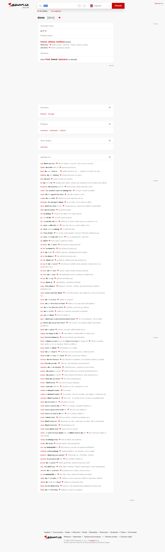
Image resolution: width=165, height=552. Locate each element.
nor (41, 447)
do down (43, 245)
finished (43, 114)
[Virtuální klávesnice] (84, 6)
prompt (43, 459)
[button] (76, 108)
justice (42, 371)
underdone (54, 130)
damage (43, 202)
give (42, 319)
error (42, 300)
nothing (43, 451)
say (41, 467)
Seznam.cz (159, 3)
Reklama (67, 537)
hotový (43, 42)
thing (42, 486)
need (42, 433)
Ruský (84, 532)
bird (41, 179)
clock (42, 194)
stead (42, 482)
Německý (76, 532)
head (42, 352)
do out (42, 260)
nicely (42, 440)
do (41, 214)
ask (41, 163)
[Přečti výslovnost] (59, 17)
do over (43, 271)
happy (42, 333)
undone (63, 130)
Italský (67, 532)
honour (43, 359)
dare (42, 206)
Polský (123, 532)
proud (42, 463)
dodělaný (60, 42)
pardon (43, 455)
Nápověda (77, 537)
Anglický (47, 532)
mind (42, 402)
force (42, 303)
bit (41, 183)
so (41, 474)
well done (44, 147)
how (42, 363)
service (43, 470)
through (51, 114)
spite (42, 478)
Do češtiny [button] (43, 11)
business (43, 187)
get (41, 315)
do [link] (46, 31)
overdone (44, 130)
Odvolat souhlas (111, 537)
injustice (43, 367)
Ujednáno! (63, 59)
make (42, 386)
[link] (44, 31)
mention (43, 398)
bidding (43, 175)
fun (41, 307)
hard (42, 337)
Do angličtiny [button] (56, 11)
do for (42, 248)
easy (42, 286)
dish (42, 210)
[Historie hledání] (79, 6)
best (42, 171)
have (42, 348)
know (42, 379)
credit (42, 198)
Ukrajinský (114, 532)
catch (42, 190)
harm (42, 341)
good (42, 329)
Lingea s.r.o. (94, 540)
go (41, 323)
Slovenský (104, 532)
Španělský (93, 532)
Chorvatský (132, 532)
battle (42, 167)
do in (42, 252)
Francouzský (58, 532)
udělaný (51, 42)
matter (42, 390)
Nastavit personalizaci (92, 537)
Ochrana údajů (126, 537)
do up (42, 278)
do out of (43, 264)
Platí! (48, 59)
